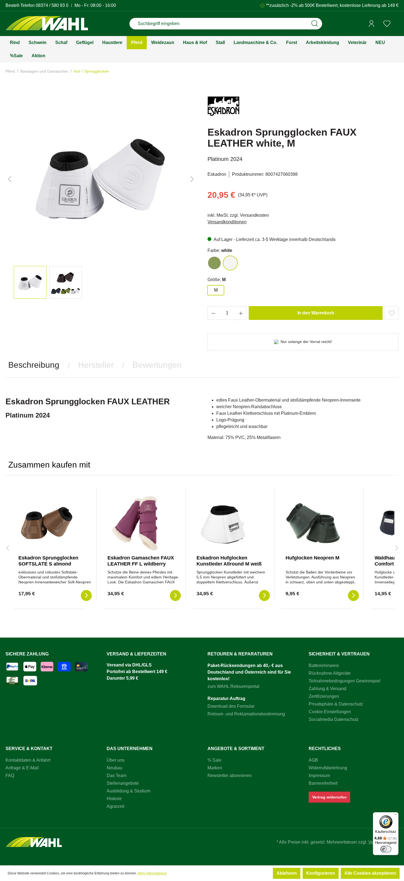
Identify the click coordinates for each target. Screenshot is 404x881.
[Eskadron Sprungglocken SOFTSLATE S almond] (45, 523)
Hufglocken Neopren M (312, 558)
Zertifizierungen (324, 696)
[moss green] (214, 263)
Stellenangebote (123, 783)
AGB (313, 760)
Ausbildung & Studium (128, 791)
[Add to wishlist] (392, 313)
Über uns (115, 760)
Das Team (116, 775)
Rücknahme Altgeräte (330, 673)
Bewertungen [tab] (157, 364)
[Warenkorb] (397, 24)
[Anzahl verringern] (213, 313)
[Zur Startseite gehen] (46, 24)
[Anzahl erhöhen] (241, 313)
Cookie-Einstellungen (330, 711)
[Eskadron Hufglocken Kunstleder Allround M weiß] (224, 523)
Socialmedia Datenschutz (334, 719)
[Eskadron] (223, 108)
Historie (114, 798)
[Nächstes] (192, 179)
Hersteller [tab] (96, 364)
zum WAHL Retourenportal (233, 686)
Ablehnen (286, 873)
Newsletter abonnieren (229, 775)
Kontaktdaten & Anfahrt (27, 760)
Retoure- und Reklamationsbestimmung (246, 714)
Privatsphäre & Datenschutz (336, 704)
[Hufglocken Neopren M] (313, 523)
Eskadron (216, 174)
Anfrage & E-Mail (22, 767)
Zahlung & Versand (327, 688)
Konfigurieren (320, 873)
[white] (230, 263)
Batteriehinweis (324, 665)
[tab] (33, 365)
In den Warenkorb (315, 313)
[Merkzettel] (387, 24)
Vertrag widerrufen (329, 797)
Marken (214, 767)
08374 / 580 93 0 (52, 5)
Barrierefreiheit (323, 783)
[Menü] (395, 815)
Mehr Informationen (152, 873)
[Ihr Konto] (371, 24)
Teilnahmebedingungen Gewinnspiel (344, 681)
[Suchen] (314, 23)
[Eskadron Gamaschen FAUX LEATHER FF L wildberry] (134, 523)
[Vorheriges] (9, 179)
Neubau (114, 767)
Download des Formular (230, 706)
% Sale (214, 760)
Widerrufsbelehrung (328, 767)
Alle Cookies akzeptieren (370, 873)
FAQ (9, 775)
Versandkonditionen (227, 221)
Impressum (319, 775)
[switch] (385, 849)
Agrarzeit (115, 806)
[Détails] (86, 595)
